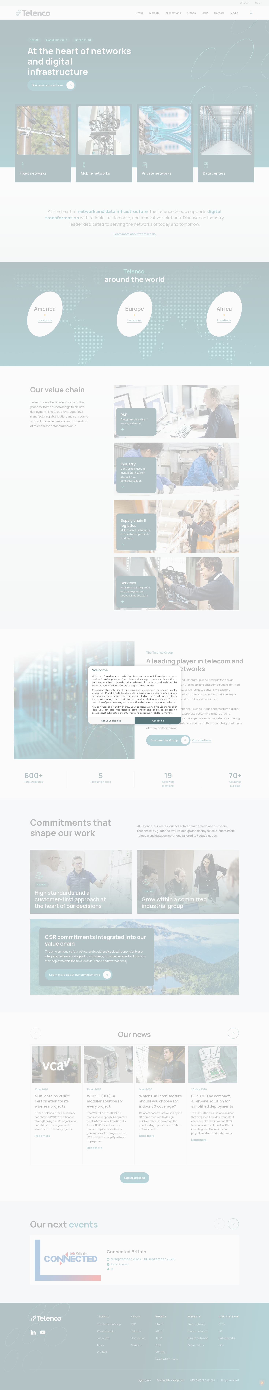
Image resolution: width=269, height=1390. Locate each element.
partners (111, 676)
